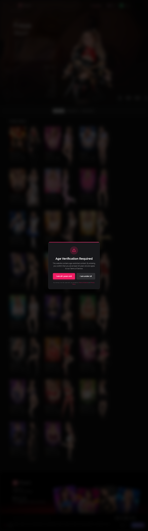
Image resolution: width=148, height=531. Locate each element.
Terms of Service (83, 282)
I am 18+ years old (64, 276)
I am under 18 (86, 276)
